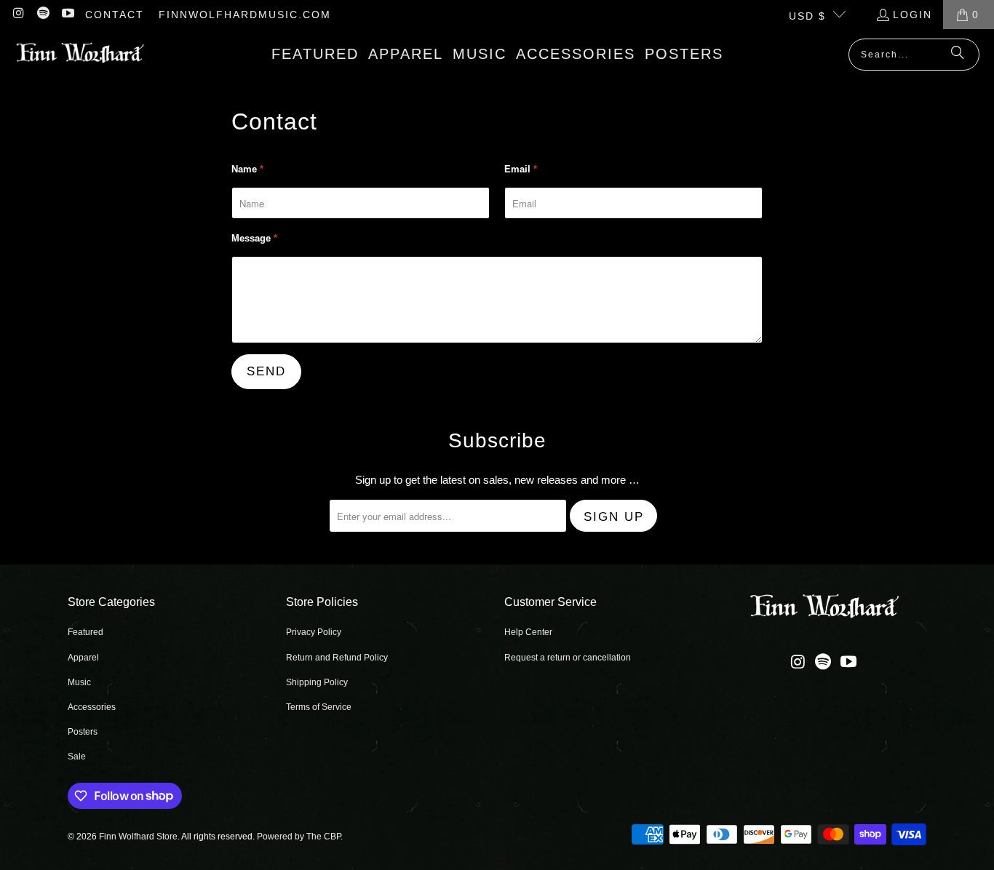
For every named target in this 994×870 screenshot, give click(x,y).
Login (912, 14)
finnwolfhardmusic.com (245, 14)
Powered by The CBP (299, 836)
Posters (83, 732)
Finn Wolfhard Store (138, 836)
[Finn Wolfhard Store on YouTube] (67, 14)
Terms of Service (318, 707)
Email (520, 169)
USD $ (807, 16)
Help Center (528, 632)
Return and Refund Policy (337, 657)
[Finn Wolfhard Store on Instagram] (18, 14)
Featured (85, 632)
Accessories (92, 707)
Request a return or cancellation (567, 657)
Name (247, 169)
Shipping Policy (317, 682)
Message (254, 238)
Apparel (83, 657)
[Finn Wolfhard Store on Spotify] (43, 14)
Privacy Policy (313, 632)
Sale (77, 756)
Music (79, 682)
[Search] (957, 55)
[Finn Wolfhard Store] (80, 54)
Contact (114, 14)
